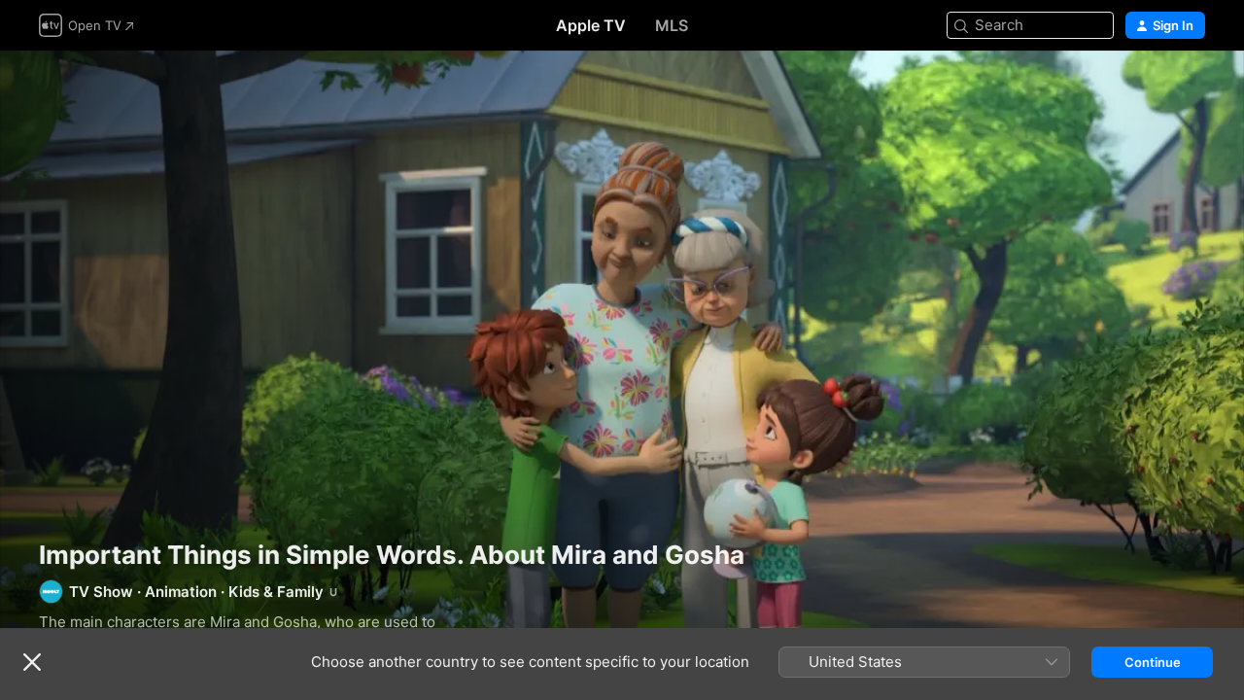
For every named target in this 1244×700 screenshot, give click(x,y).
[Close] (32, 662)
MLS (671, 25)
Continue (1152, 662)
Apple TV (591, 25)
